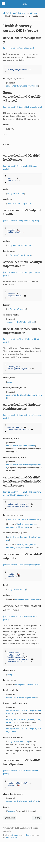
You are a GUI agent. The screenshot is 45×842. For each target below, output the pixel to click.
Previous (11, 818)
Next (36, 818)
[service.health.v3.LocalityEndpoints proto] (21, 565)
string (9, 382)
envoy (24, 4)
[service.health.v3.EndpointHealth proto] (21, 221)
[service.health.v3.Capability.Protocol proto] (22, 107)
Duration (11, 811)
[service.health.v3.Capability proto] (18, 48)
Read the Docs (12, 837)
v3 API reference (20, 13)
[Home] (4, 13)
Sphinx (15, 835)
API (9, 13)
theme (28, 835)
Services (33, 13)
